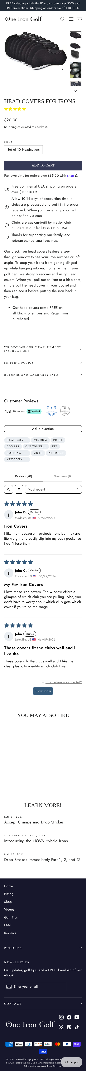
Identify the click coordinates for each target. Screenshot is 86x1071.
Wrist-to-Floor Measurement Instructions (32, 349)
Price (58, 440)
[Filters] (19, 489)
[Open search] (8, 489)
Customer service (37, 446)
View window (18, 459)
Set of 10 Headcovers (23, 149)
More (38, 453)
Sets (8, 141)
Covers (13, 446)
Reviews (10, 933)
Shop (8, 901)
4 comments (14, 835)
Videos (9, 909)
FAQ (7, 925)
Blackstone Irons (30, 313)
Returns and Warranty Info (31, 374)
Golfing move (18, 453)
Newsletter (17, 962)
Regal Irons (60, 313)
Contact (13, 1003)
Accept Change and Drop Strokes (34, 822)
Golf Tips (11, 917)
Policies (13, 948)
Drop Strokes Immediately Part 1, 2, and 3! (42, 859)
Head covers (18, 440)
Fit (54, 446)
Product (56, 453)
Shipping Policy (19, 362)
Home (8, 886)
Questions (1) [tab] (62, 476)
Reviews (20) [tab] (23, 476)
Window (40, 440)
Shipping (10, 127)
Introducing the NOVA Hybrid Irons (36, 841)
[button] (15, 108)
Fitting (8, 893)
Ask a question (43, 428)
